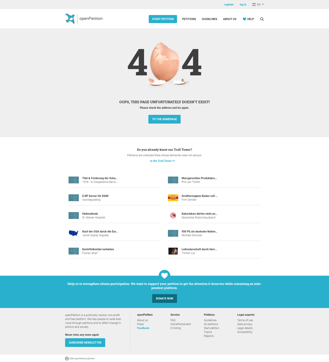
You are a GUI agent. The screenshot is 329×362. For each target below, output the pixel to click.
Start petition (163, 19)
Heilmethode (90, 213)
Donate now (164, 298)
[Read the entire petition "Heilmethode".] (74, 217)
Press (140, 324)
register (229, 4)
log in (243, 4)
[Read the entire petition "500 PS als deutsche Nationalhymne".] (173, 234)
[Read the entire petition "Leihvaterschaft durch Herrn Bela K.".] (173, 252)
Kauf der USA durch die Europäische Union (108, 231)
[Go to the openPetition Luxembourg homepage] (84, 18)
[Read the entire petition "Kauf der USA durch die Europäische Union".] (74, 234)
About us (229, 19)
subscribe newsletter (85, 342)
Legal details (245, 328)
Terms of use (245, 320)
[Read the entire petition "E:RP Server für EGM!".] (74, 199)
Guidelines (209, 19)
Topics (208, 332)
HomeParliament (180, 324)
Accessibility (244, 332)
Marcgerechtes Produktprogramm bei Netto (209, 178)
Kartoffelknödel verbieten (98, 249)
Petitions (189, 19)
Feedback (143, 328)
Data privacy (244, 324)
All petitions (211, 324)
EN (258, 4)
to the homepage (164, 119)
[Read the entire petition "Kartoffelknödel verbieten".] (74, 252)
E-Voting (175, 328)
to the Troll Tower (161, 161)
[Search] (262, 19)
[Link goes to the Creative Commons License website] (67, 358)
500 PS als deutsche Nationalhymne (204, 231)
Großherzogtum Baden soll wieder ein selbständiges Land (217, 196)
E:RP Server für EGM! (95, 196)
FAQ (172, 320)
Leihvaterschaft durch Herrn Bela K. (204, 249)
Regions (209, 336)
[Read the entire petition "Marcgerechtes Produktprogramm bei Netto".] (173, 181)
